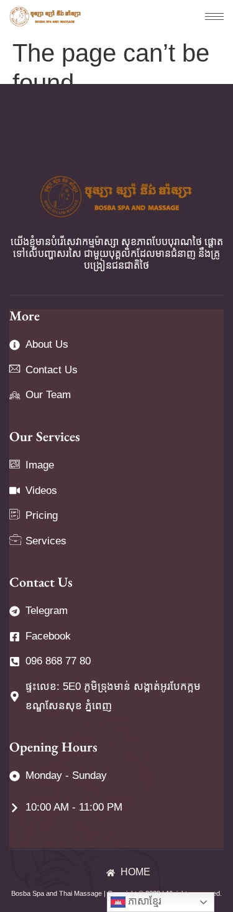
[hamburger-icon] (208, 16)
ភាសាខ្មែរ (144, 901)
